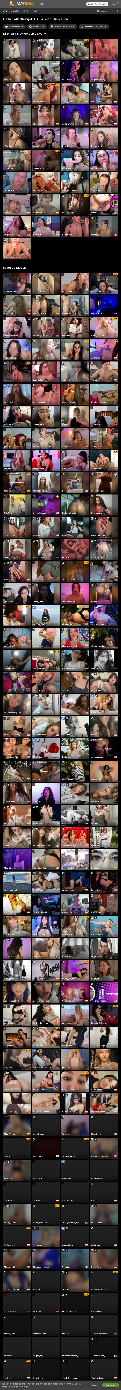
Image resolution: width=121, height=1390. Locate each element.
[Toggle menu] (4, 4)
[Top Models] (42, 4)
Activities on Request (94, 27)
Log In (113, 4)
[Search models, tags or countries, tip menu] (117, 11)
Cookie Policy (21, 1387)
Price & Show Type (63, 27)
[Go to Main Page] (23, 4)
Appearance (14, 27)
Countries (37, 27)
